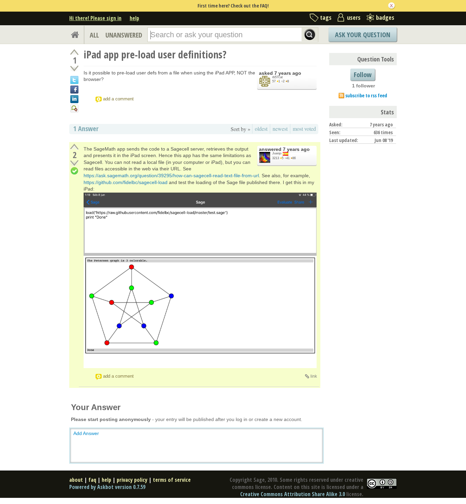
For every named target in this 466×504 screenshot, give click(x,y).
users (354, 17)
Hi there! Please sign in (95, 18)
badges (385, 17)
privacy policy (132, 480)
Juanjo (276, 153)
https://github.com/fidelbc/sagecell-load (126, 182)
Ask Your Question (362, 34)
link (313, 376)
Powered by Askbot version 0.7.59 (107, 487)
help (134, 18)
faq (92, 480)
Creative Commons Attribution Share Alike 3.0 (292, 494)
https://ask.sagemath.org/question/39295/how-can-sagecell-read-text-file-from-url (171, 175)
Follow (363, 74)
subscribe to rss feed (366, 95)
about (76, 480)
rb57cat (277, 77)
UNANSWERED (123, 35)
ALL (94, 35)
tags (326, 17)
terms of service (172, 480)
